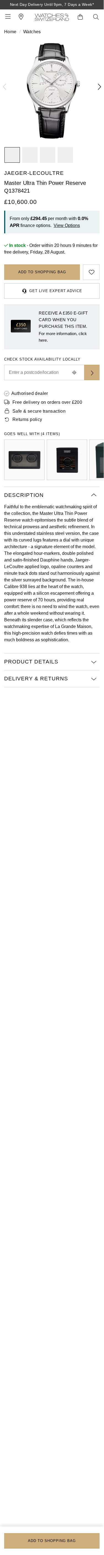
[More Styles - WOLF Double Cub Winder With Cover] (24, 460)
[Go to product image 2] (30, 155)
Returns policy (27, 419)
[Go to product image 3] (47, 155)
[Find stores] (92, 372)
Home (10, 31)
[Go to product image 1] (12, 155)
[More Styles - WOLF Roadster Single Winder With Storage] (67, 460)
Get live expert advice (55, 291)
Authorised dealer (29, 393)
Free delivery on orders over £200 (47, 402)
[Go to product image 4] (65, 155)
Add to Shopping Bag (42, 272)
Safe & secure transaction (39, 411)
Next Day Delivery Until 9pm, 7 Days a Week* (52, 4)
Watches (32, 31)
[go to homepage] (52, 17)
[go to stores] (21, 17)
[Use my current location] (74, 372)
